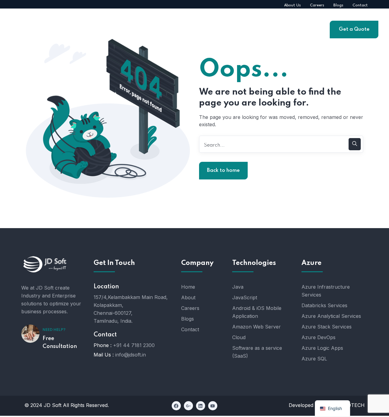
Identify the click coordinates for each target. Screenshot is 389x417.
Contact (190, 329)
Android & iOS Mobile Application (256, 312)
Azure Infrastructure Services (325, 291)
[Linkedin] (200, 405)
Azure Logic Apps (322, 348)
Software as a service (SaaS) (257, 352)
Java (237, 287)
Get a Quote (354, 29)
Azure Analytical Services (331, 316)
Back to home (223, 170)
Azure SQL (314, 359)
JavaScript (244, 297)
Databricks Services (324, 305)
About (188, 297)
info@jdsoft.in (130, 355)
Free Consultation (60, 342)
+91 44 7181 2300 (134, 345)
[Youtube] (212, 405)
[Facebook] (176, 405)
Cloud (239, 337)
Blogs (187, 319)
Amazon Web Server (256, 327)
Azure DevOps (318, 337)
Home (188, 287)
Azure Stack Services (326, 327)
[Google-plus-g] (188, 405)
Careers (190, 308)
